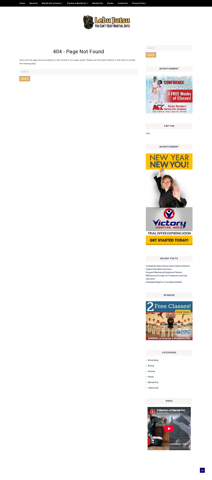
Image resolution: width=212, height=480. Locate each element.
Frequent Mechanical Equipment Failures (164, 272)
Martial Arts (97, 3)
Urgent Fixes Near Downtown (159, 269)
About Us (33, 3)
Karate (110, 3)
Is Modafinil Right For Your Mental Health (164, 282)
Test (148, 133)
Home (22, 3)
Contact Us (123, 3)
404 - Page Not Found (78, 51)
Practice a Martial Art (76, 3)
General (151, 371)
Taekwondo (153, 387)
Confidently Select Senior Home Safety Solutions (168, 266)
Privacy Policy (138, 3)
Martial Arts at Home (51, 3)
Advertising (153, 360)
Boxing (151, 365)
